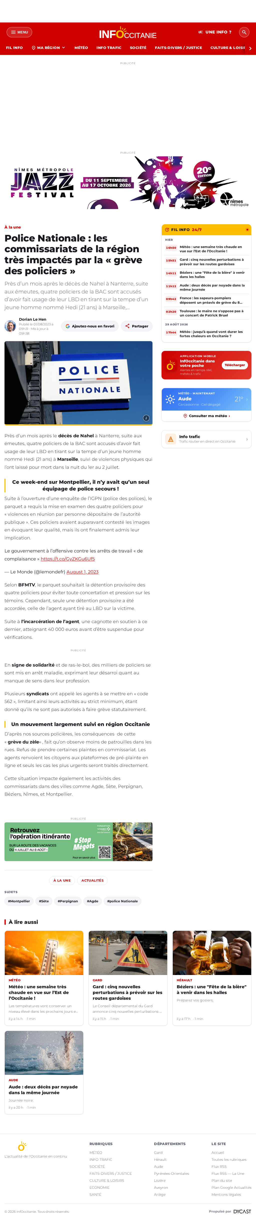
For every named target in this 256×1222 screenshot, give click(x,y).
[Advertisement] (128, 102)
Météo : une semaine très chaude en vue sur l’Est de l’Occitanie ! (39, 992)
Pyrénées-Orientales (171, 1173)
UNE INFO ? (215, 32)
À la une (12, 227)
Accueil (218, 1152)
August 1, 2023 (82, 572)
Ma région (48, 48)
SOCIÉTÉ (138, 47)
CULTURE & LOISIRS (229, 47)
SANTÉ (95, 1194)
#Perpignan (68, 901)
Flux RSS (219, 1166)
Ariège (160, 1194)
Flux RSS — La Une (228, 1173)
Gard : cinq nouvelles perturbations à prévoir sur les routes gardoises (127, 992)
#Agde (92, 901)
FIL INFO (14, 47)
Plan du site (222, 1180)
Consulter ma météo (209, 416)
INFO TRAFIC (109, 47)
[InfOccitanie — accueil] (128, 32)
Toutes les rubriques (229, 1159)
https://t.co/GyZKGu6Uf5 (68, 559)
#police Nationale (122, 901)
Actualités (93, 880)
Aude (158, 1166)
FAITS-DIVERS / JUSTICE (178, 47)
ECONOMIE (100, 1187)
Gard (158, 1152)
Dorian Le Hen (32, 319)
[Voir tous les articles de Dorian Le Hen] (10, 326)
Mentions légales (226, 1194)
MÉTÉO (81, 47)
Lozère (160, 1180)
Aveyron (161, 1187)
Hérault (160, 1159)
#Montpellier (19, 901)
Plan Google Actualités (232, 1187)
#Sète (44, 901)
